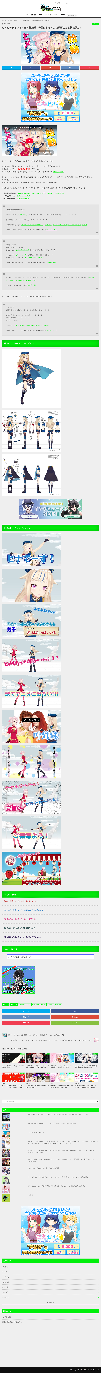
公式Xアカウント (7, 1317)
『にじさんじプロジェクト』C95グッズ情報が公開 (43, 1168)
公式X (40, 15)
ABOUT (63, 15)
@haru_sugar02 (58, 172)
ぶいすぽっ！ (6, 1287)
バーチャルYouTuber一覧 (36, 1132)
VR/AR (4, 1272)
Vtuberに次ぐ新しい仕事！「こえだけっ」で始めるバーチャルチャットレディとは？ (54, 1123)
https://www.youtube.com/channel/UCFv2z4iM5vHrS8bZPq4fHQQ (41, 193)
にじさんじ (5, 1282)
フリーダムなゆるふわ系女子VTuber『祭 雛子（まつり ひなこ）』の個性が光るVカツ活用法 (56, 1186)
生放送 (44, 1004)
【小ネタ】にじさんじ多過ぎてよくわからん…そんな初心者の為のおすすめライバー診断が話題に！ (59, 1177)
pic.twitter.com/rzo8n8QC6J (34, 257)
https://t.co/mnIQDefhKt (21, 325)
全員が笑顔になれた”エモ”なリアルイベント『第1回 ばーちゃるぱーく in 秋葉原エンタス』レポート (59, 1114)
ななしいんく (6, 1297)
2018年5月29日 (51, 230)
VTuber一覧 (48, 15)
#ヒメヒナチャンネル (60, 225)
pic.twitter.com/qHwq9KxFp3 (26, 280)
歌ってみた (36, 1004)
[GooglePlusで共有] (50, 67)
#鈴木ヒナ (48, 225)
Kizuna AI (5, 1292)
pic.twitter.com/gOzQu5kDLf (77, 225)
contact (56, 15)
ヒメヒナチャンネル (25, 1004)
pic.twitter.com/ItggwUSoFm (40, 325)
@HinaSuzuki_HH (23, 198)
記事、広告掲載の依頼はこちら (12, 1322)
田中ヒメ (6, 1004)
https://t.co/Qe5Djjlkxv (28, 225)
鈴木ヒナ (14, 1004)
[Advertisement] (54, 980)
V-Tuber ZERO (84, 1370)
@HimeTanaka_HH (23, 196)
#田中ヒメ (39, 225)
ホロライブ (5, 1277)
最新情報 (33, 15)
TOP (27, 15)
